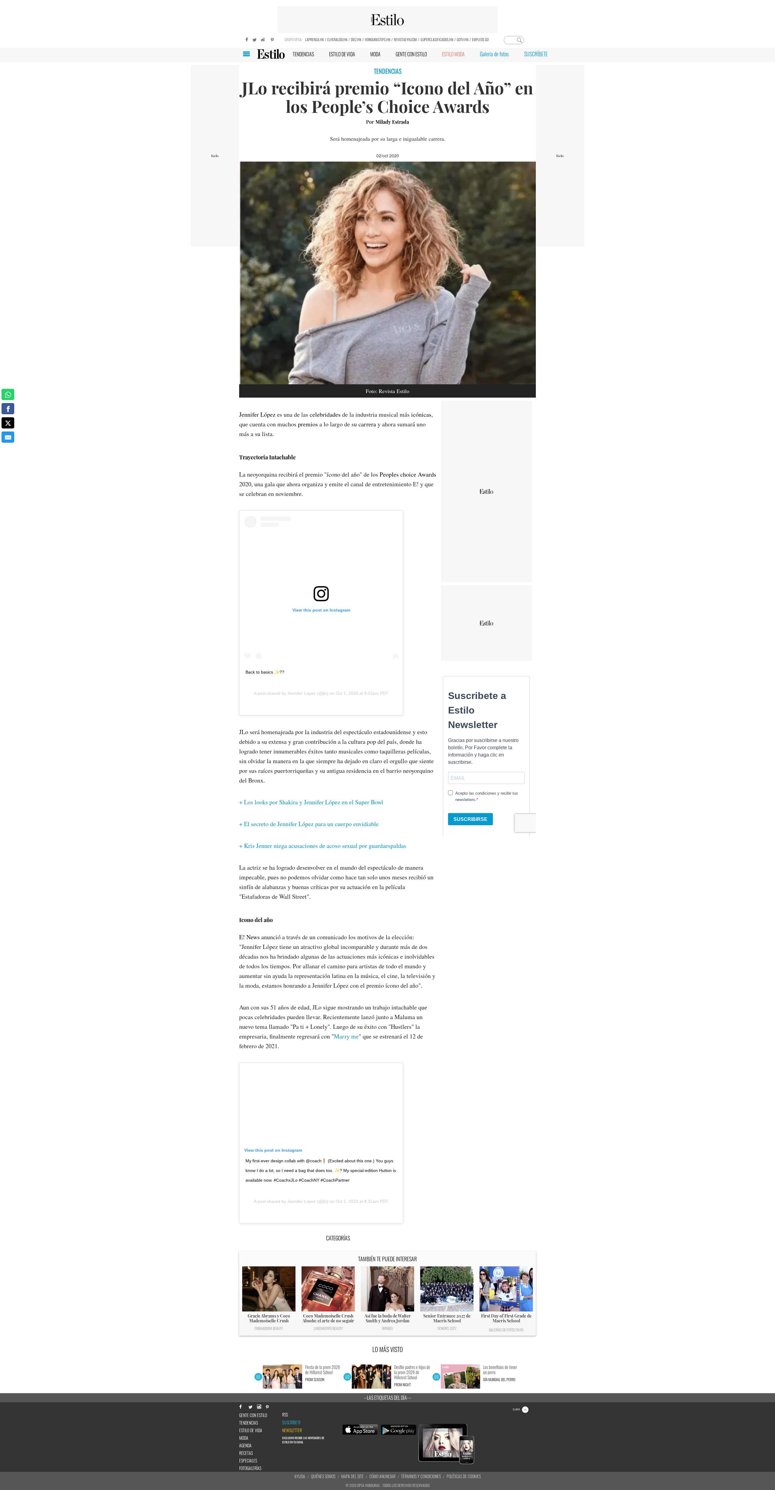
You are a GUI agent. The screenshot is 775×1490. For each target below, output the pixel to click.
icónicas (421, 414)
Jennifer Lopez (301, 693)
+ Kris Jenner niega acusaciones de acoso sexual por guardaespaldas (322, 846)
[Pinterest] (272, 39)
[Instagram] (263, 39)
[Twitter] (254, 39)
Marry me (346, 1036)
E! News (249, 937)
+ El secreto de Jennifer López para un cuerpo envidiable (309, 824)
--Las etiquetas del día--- (387, 1397)
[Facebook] (245, 39)
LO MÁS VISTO (387, 1349)
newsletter (292, 1430)
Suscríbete (291, 1422)
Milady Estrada (392, 122)
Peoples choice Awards (408, 474)
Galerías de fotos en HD (506, 1329)
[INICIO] (270, 54)
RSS (285, 1414)
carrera (367, 424)
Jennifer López (257, 414)
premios (308, 424)
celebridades (325, 414)
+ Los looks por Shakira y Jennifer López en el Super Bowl (311, 802)
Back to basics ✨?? (265, 672)
